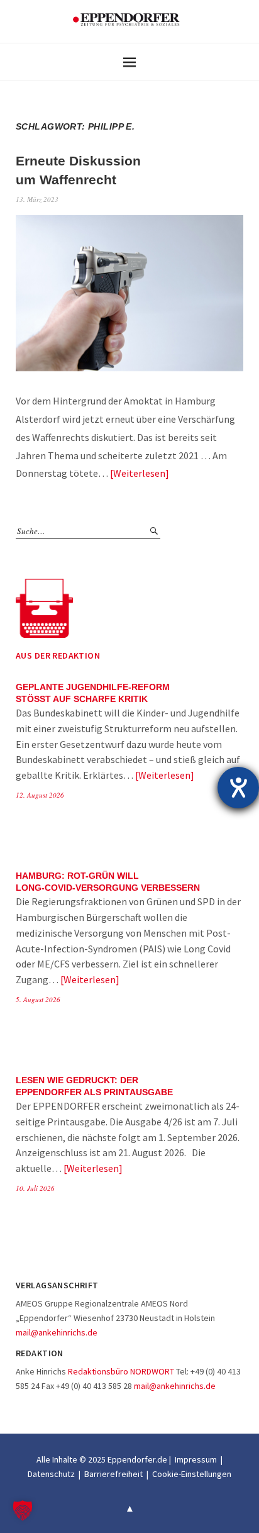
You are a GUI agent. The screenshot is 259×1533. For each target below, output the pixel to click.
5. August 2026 (38, 999)
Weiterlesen (139, 473)
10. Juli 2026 (35, 1188)
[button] (22, 1510)
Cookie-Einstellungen (191, 1474)
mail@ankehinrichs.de (56, 1332)
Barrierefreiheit (113, 1474)
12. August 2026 (40, 795)
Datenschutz (51, 1474)
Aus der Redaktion (58, 655)
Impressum (196, 1459)
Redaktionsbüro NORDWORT (121, 1371)
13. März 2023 (37, 199)
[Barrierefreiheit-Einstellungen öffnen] (238, 787)
